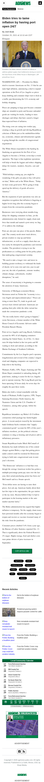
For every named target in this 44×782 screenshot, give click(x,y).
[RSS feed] (24, 751)
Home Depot (30, 565)
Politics (13, 569)
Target (32, 569)
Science (20, 9)
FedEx (29, 561)
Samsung (23, 569)
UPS (12, 574)
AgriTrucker (18, 561)
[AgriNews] (23, 3)
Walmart (23, 578)
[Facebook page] (19, 751)
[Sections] (4, 3)
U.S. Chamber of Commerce (27, 574)
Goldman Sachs (16, 565)
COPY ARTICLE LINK (22, 551)
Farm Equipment (9, 9)
